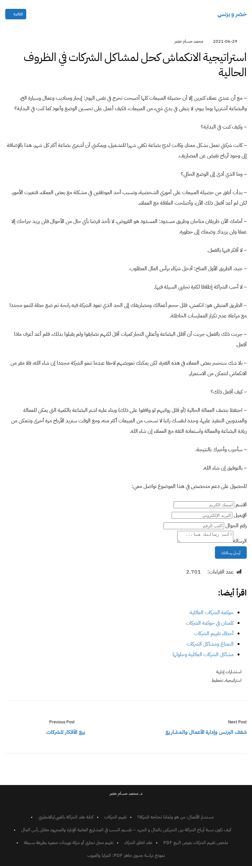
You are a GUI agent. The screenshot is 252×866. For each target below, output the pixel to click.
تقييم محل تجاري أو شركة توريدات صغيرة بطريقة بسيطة (68, 842)
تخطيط (217, 680)
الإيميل (240, 515)
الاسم (241, 505)
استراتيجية (233, 680)
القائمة (18, 14)
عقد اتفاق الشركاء (138, 842)
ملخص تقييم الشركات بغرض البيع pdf (195, 842)
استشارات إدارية (229, 672)
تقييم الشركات (115, 817)
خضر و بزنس (232, 14)
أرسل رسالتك (231, 553)
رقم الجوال (236, 526)
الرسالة (240, 541)
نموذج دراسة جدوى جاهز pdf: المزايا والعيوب (126, 855)
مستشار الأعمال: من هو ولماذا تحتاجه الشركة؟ (175, 817)
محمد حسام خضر (189, 41)
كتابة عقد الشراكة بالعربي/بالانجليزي (65, 817)
